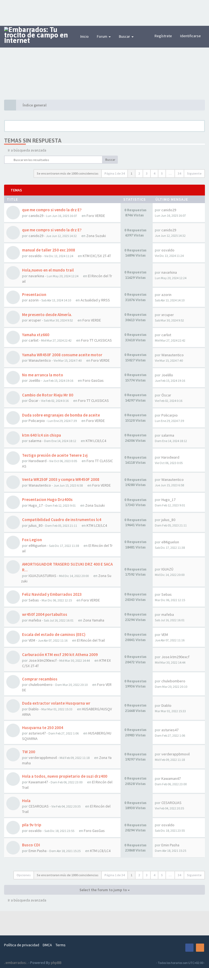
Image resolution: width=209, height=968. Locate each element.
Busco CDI (31, 844)
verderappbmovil (43, 757)
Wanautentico (40, 360)
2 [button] (139, 173)
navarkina (36, 275)
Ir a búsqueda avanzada (27, 150)
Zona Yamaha (93, 620)
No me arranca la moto (42, 374)
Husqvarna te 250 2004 (42, 727)
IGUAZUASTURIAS (42, 575)
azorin (34, 300)
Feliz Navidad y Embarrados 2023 (52, 594)
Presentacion (34, 294)
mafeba (35, 620)
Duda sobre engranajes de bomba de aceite (61, 415)
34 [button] (179, 173)
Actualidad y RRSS (95, 300)
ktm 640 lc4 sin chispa (41, 435)
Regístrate (163, 35)
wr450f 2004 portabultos (44, 614)
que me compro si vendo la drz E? (52, 209)
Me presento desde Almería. (47, 314)
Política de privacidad (21, 944)
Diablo (34, 709)
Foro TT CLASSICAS (96, 340)
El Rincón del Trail (91, 640)
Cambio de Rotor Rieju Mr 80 (47, 395)
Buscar (125, 36)
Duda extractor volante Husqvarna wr (56, 703)
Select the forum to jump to (103, 889)
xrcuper (35, 320)
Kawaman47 (38, 782)
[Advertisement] (104, 12)
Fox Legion (32, 539)
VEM (32, 640)
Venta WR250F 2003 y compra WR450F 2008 (60, 479)
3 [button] (146, 173)
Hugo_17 (36, 505)
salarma (35, 440)
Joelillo (34, 380)
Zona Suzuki (96, 235)
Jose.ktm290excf (43, 660)
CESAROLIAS (39, 806)
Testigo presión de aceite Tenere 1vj (55, 455)
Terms (61, 944)
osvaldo (35, 255)
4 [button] (154, 173)
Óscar (33, 400)
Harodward (38, 460)
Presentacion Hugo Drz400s (47, 499)
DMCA (47, 944)
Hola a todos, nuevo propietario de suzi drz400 (64, 776)
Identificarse (190, 35)
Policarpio (37, 420)
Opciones (24, 875)
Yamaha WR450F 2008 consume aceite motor (62, 354)
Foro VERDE (96, 215)
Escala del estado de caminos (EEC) (53, 634)
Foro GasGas (93, 380)
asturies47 (37, 733)
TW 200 (28, 751)
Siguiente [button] (194, 173)
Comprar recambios (39, 679)
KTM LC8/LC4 (96, 440)
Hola (26, 800)
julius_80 (35, 525)
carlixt (33, 340)
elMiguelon (37, 545)
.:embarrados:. (15, 962)
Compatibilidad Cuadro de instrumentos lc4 (61, 519)
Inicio (84, 36)
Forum (102, 36)
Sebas (34, 600)
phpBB (56, 962)
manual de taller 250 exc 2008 (48, 250)
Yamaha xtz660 (35, 334)
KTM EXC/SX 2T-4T (97, 255)
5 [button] (162, 173)
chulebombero (41, 684)
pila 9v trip (31, 824)
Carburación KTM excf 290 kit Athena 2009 (60, 654)
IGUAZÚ (167, 569)
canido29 (36, 215)
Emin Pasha (38, 850)
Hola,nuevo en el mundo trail (48, 270)
